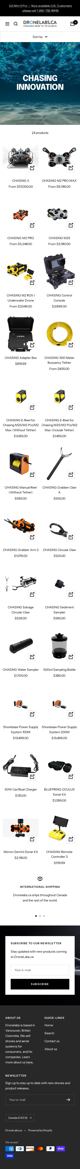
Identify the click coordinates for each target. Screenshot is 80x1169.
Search (49, 1033)
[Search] (16, 24)
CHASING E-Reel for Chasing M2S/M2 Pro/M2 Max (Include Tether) (59, 425)
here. (29, 1062)
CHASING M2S (59, 238)
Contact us (52, 1041)
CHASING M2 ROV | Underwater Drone (21, 297)
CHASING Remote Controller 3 (59, 854)
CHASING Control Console (59, 297)
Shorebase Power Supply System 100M (20, 729)
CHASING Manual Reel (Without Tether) (21, 489)
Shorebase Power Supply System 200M (59, 729)
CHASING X (20, 181)
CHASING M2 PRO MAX (59, 181)
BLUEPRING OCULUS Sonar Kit (59, 791)
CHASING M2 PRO (20, 238)
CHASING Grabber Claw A (59, 489)
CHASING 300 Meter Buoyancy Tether (59, 360)
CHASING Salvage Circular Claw (21, 609)
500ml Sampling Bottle (59, 670)
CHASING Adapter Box (21, 358)
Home (48, 1025)
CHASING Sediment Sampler (59, 609)
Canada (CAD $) (18, 1117)
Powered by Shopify (40, 1130)
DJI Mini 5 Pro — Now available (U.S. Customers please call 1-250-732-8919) (40, 8)
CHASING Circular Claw (59, 550)
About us (50, 1049)
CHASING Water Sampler (21, 670)
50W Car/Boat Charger (21, 789)
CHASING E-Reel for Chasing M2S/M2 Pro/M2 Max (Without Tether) (21, 425)
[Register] (68, 1099)
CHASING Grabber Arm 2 (21, 550)
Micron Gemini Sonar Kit (21, 852)
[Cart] (72, 24)
